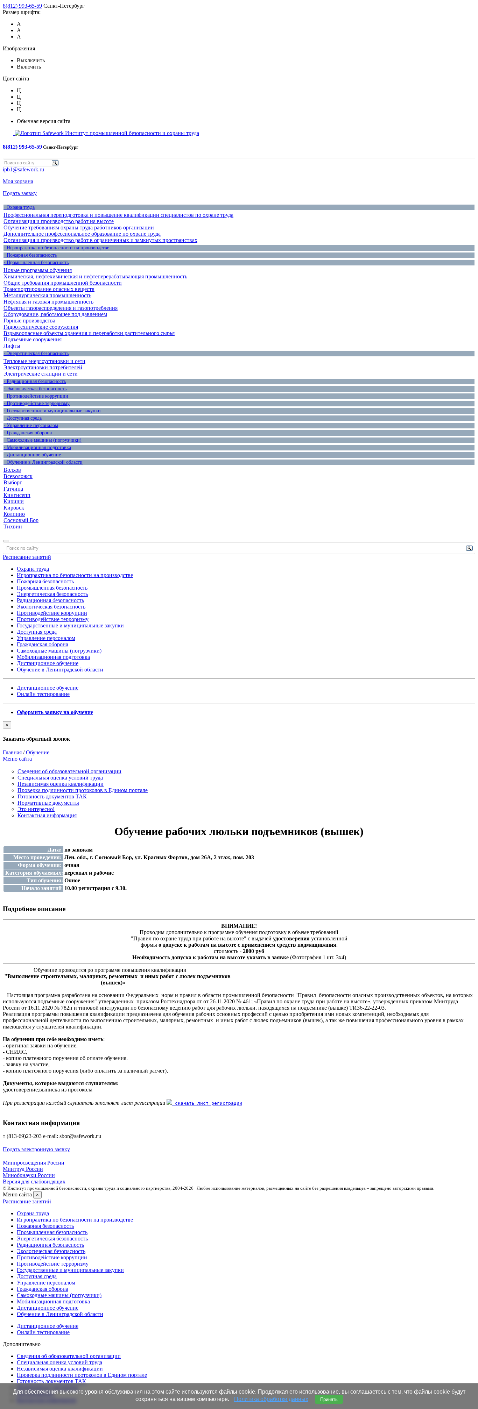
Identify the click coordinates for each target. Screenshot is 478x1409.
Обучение (37, 752)
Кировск (13, 508)
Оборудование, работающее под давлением (55, 314)
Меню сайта (17, 759)
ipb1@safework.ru (23, 169)
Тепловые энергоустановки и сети (44, 361)
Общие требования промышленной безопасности (62, 283)
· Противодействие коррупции (35, 396)
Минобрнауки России (29, 1175)
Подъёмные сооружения (32, 339)
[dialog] (239, 731)
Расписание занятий (27, 557)
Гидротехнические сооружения (40, 327)
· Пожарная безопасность (30, 255)
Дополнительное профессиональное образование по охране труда (82, 234)
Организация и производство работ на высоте (58, 221)
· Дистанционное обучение (32, 454)
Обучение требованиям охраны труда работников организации (78, 227)
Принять (329, 1399)
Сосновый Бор (20, 520)
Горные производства (29, 320)
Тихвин (12, 526)
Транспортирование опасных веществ (48, 289)
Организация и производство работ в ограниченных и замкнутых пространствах (100, 240)
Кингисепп (16, 495)
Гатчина (13, 489)
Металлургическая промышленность (47, 295)
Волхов (12, 470)
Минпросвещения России (33, 1163)
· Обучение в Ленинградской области (43, 462)
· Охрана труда (19, 207)
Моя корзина (18, 181)
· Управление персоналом (30, 425)
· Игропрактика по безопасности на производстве (56, 247)
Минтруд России (23, 1169)
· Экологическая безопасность (34, 388)
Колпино (14, 514)
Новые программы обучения (37, 270)
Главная (12, 752)
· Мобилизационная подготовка (37, 447)
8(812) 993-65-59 (22, 6)
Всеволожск (18, 476)
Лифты (11, 346)
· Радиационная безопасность (34, 381)
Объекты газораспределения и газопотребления (60, 308)
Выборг (12, 482)
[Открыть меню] (5, 541)
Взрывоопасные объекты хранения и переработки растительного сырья (89, 333)
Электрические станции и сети (40, 374)
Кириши (13, 501)
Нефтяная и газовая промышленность (48, 302)
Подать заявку (20, 193)
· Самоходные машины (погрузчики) (42, 440)
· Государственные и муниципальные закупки (52, 410)
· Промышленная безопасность (36, 262)
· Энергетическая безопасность (36, 353)
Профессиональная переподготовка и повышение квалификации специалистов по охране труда (118, 215)
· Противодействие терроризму (36, 403)
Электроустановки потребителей (42, 367)
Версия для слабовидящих (34, 1181)
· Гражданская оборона (27, 432)
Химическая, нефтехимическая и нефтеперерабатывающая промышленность (95, 276)
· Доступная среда (22, 418)
